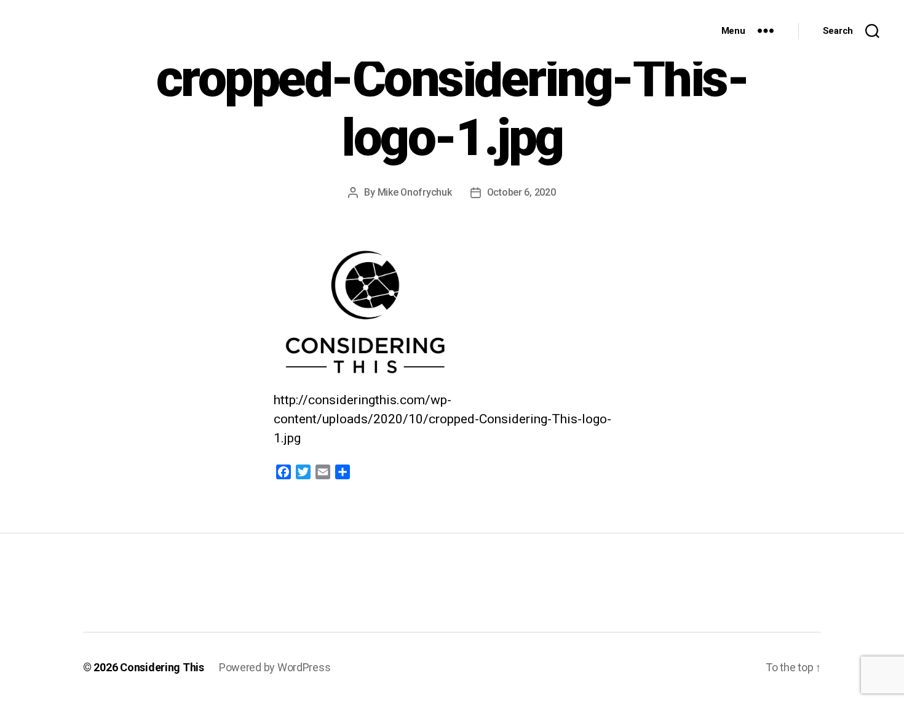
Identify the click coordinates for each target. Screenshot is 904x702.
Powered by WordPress (275, 667)
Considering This (162, 667)
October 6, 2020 (521, 192)
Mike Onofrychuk (415, 192)
